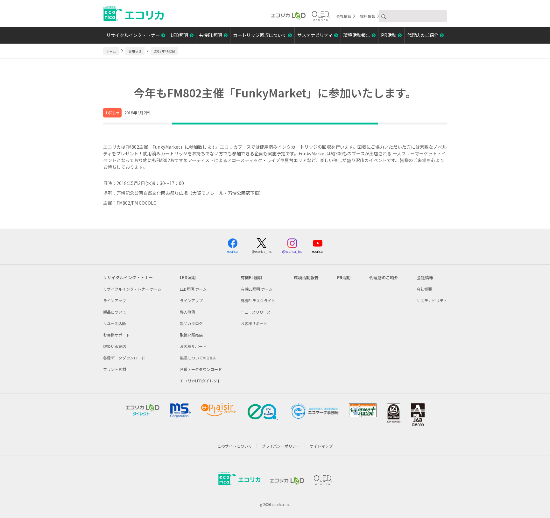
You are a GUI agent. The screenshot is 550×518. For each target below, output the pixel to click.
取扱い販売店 (114, 346)
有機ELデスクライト (258, 300)
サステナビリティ (315, 35)
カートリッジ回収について (259, 35)
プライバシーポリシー (281, 446)
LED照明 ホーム (193, 289)
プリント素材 (114, 369)
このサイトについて (234, 446)
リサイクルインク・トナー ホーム (132, 289)
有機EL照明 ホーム (256, 289)
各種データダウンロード (124, 357)
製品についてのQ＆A (197, 357)
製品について (114, 312)
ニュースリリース (256, 312)
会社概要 (424, 289)
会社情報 (343, 16)
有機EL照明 (210, 35)
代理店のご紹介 (422, 35)
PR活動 (388, 35)
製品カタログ (191, 323)
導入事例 (187, 312)
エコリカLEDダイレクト (200, 380)
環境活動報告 (356, 35)
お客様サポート (116, 334)
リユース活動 (114, 323)
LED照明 (179, 35)
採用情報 (367, 16)
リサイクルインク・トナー (133, 35)
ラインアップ (114, 300)
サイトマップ (321, 446)
